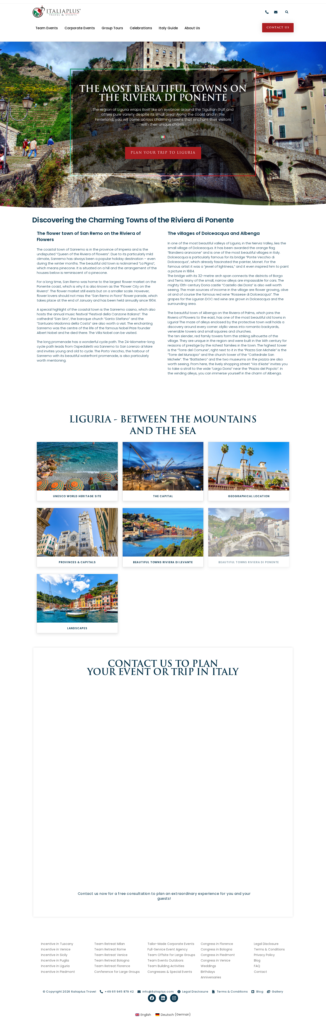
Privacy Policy (264, 955)
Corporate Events (80, 28)
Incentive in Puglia (55, 960)
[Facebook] (152, 998)
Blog (257, 960)
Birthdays (208, 972)
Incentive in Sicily (54, 955)
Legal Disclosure (266, 944)
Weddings (208, 966)
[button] (287, 12)
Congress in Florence (217, 944)
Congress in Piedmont (218, 955)
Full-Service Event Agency (167, 949)
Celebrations (141, 28)
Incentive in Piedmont (58, 972)
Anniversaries (211, 977)
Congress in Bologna (216, 949)
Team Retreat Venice (111, 955)
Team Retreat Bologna (111, 960)
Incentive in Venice (56, 949)
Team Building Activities (165, 966)
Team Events (46, 28)
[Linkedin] (163, 998)
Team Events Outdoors (165, 960)
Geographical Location (249, 496)
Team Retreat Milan (109, 944)
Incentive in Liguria (55, 966)
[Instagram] (174, 998)
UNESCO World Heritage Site (77, 496)
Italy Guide (168, 28)
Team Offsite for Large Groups (171, 955)
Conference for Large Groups (117, 972)
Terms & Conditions (269, 949)
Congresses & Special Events (169, 972)
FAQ (257, 966)
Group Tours (112, 28)
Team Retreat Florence (112, 966)
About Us (192, 28)
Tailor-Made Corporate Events (170, 944)
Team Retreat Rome (110, 949)
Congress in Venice (215, 960)
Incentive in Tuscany (57, 944)
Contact (260, 972)
